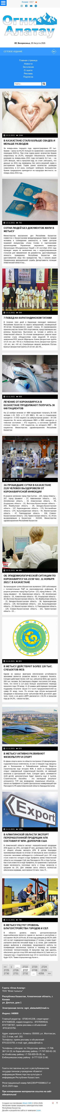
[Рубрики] (3, 3)
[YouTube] (31, 6)
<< (5, 967)
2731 (15, 973)
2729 (44, 970)
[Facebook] (26, 6)
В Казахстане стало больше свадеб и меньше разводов (29, 142)
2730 (6, 973)
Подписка (28, 76)
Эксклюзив (28, 67)
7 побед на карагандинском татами (28, 318)
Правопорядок (50, 223)
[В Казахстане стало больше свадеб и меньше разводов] (30, 112)
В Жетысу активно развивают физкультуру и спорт (24, 755)
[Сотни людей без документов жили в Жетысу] (30, 200)
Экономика (52, 661)
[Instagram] (22, 6)
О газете (28, 70)
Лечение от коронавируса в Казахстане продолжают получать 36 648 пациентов (29, 405)
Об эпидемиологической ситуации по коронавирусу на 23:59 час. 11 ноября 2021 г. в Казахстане (30, 579)
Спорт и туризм (50, 749)
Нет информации (49, 313)
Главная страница (28, 60)
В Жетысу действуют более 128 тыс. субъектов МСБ (28, 668)
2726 (15, 970)
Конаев (25, 2)
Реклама (28, 73)
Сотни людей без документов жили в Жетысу (29, 229)
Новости (28, 63)
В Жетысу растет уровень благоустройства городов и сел (26, 927)
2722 (25, 967)
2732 (25, 973)
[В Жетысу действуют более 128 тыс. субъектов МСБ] (30, 638)
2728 (34, 970)
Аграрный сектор (49, 829)
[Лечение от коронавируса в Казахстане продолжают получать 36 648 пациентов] (30, 374)
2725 (6, 970)
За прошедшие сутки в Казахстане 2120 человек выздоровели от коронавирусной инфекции (27, 488)
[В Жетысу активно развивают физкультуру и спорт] (30, 725)
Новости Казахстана (48, 135)
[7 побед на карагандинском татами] (30, 290)
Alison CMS (27, 1103)
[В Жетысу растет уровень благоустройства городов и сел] (30, 897)
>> (49, 973)
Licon (38, 1110)
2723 (34, 967)
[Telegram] (36, 6)
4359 (41, 973)
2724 (44, 967)
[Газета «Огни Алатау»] (30, 25)
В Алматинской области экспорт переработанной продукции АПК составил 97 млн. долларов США (26, 837)
